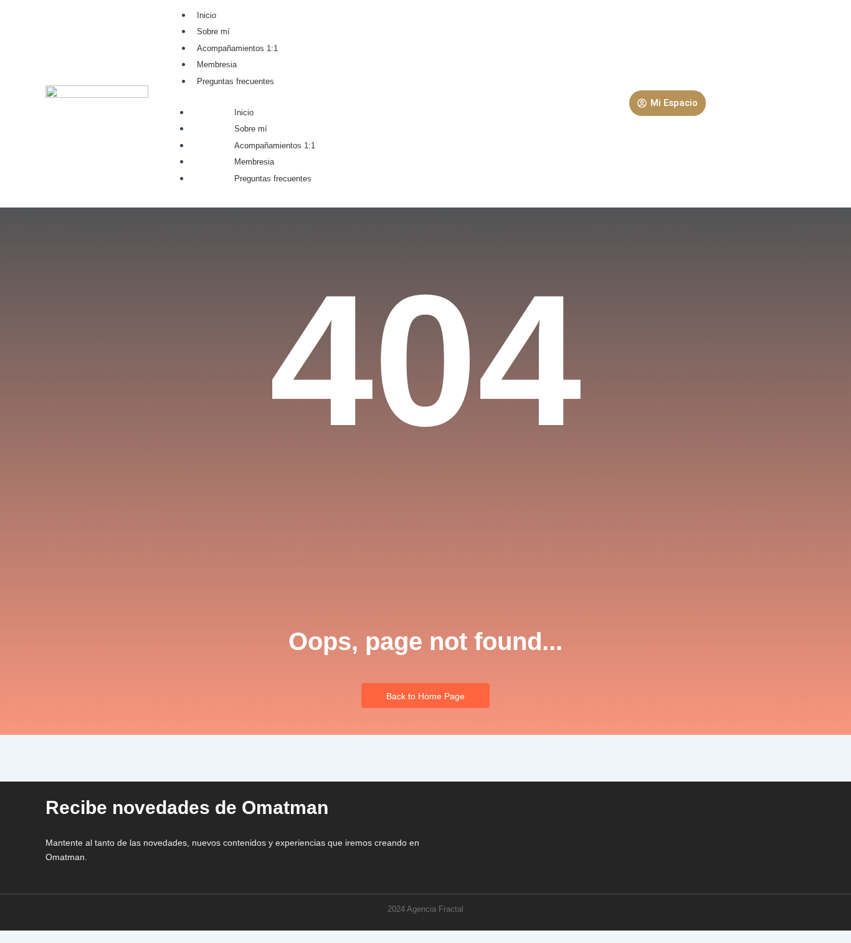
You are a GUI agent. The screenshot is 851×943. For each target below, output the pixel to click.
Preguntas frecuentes (235, 81)
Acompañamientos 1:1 (237, 48)
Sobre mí (213, 31)
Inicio (206, 15)
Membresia (217, 64)
